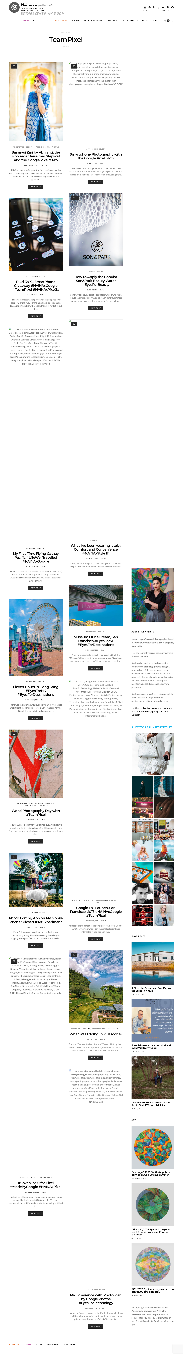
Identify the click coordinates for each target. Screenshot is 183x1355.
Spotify (154, 711)
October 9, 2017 (92, 921)
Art (48, 20)
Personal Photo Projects (36, 805)
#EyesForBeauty (96, 272)
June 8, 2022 (92, 163)
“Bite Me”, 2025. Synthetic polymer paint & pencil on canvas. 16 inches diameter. (151, 1232)
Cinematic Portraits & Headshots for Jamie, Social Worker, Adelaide (151, 1104)
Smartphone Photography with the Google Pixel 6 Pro (96, 156)
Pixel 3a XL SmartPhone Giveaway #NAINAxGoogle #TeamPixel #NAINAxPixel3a (35, 286)
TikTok (162, 711)
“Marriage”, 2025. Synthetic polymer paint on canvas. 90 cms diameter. (151, 1173)
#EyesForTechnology (22, 147)
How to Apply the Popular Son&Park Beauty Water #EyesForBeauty (95, 281)
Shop (26, 20)
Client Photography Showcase (106, 900)
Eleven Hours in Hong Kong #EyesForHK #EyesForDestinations (35, 691)
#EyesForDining (99, 1029)
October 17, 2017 (31, 700)
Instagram (156, 707)
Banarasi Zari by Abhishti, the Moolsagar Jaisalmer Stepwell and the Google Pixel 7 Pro (35, 156)
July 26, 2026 (137, 1109)
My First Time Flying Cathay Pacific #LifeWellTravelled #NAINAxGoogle (36, 557)
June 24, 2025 (137, 1295)
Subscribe (52, 1344)
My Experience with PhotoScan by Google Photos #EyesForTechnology (96, 1299)
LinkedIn (136, 714)
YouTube (136, 711)
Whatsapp (69, 1344)
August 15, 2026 (138, 1052)
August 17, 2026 (138, 994)
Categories (128, 20)
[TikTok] (159, 8)
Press (156, 20)
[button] (153, 754)
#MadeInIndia (39, 147)
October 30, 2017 (32, 567)
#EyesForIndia (114, 1029)
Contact (112, 20)
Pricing (75, 20)
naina (44, 165)
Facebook (167, 707)
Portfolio (61, 20)
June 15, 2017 (32, 927)
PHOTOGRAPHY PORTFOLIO (152, 727)
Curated (96, 902)
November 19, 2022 (32, 165)
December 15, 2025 (139, 1178)
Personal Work (93, 20)
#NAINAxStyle (53, 147)
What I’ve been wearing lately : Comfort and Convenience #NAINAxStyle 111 (96, 549)
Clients (37, 20)
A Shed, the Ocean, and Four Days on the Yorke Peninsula (152, 989)
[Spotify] (150, 8)
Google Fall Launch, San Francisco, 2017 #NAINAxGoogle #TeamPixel (96, 912)
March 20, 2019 (92, 559)
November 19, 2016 (92, 1308)
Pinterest (145, 711)
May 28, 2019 (32, 295)
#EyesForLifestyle (25, 803)
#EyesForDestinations (35, 548)
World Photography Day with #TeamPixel (36, 813)
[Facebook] (172, 8)
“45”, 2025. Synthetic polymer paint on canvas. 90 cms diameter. (153, 1290)
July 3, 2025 (136, 1238)
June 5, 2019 (92, 290)
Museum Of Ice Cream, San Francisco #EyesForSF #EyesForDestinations (96, 641)
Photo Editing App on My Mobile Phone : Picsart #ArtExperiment (36, 920)
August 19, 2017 (32, 820)
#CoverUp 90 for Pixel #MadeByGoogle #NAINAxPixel (35, 1185)
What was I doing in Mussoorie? (95, 1034)
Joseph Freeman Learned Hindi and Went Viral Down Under (151, 1046)
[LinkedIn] (154, 8)
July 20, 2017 (92, 1039)
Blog (145, 20)
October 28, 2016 (32, 1192)
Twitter (146, 707)
